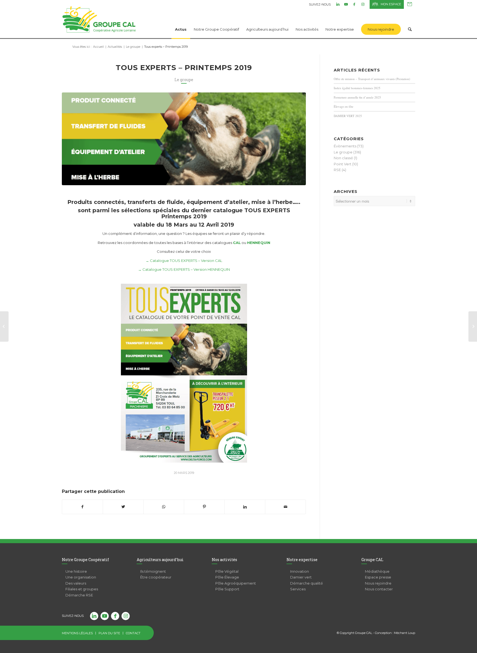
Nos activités (224, 559)
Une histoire (76, 571)
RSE (337, 170)
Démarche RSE (79, 595)
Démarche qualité (306, 583)
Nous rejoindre (378, 583)
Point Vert (342, 164)
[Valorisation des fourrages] (4, 326)
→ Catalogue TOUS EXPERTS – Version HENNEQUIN (184, 269)
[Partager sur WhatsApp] (164, 507)
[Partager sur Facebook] (82, 507)
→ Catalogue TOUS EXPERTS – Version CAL (183, 260)
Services (298, 589)
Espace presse (378, 577)
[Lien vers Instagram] (363, 4)
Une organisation (80, 577)
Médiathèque (377, 571)
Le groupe (183, 79)
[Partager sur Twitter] (123, 507)
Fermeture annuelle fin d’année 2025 (357, 97)
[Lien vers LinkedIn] (338, 4)
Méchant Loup (404, 633)
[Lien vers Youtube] (346, 4)
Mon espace (391, 4)
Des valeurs (75, 583)
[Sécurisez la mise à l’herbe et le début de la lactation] (472, 326)
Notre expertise (302, 559)
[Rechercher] (409, 22)
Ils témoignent (153, 571)
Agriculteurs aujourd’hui (160, 559)
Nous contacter (409, 4)
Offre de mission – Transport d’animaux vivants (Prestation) (372, 79)
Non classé (343, 158)
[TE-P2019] (184, 138)
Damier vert (301, 577)
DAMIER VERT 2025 (348, 116)
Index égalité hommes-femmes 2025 (357, 88)
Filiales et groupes (81, 589)
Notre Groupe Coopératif (85, 559)
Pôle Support (227, 589)
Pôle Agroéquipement (235, 583)
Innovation (299, 571)
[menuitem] (180, 22)
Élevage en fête (343, 106)
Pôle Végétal (227, 571)
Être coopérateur (155, 577)
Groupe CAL (372, 559)
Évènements (345, 146)
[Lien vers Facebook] (354, 4)
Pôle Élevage (227, 577)
